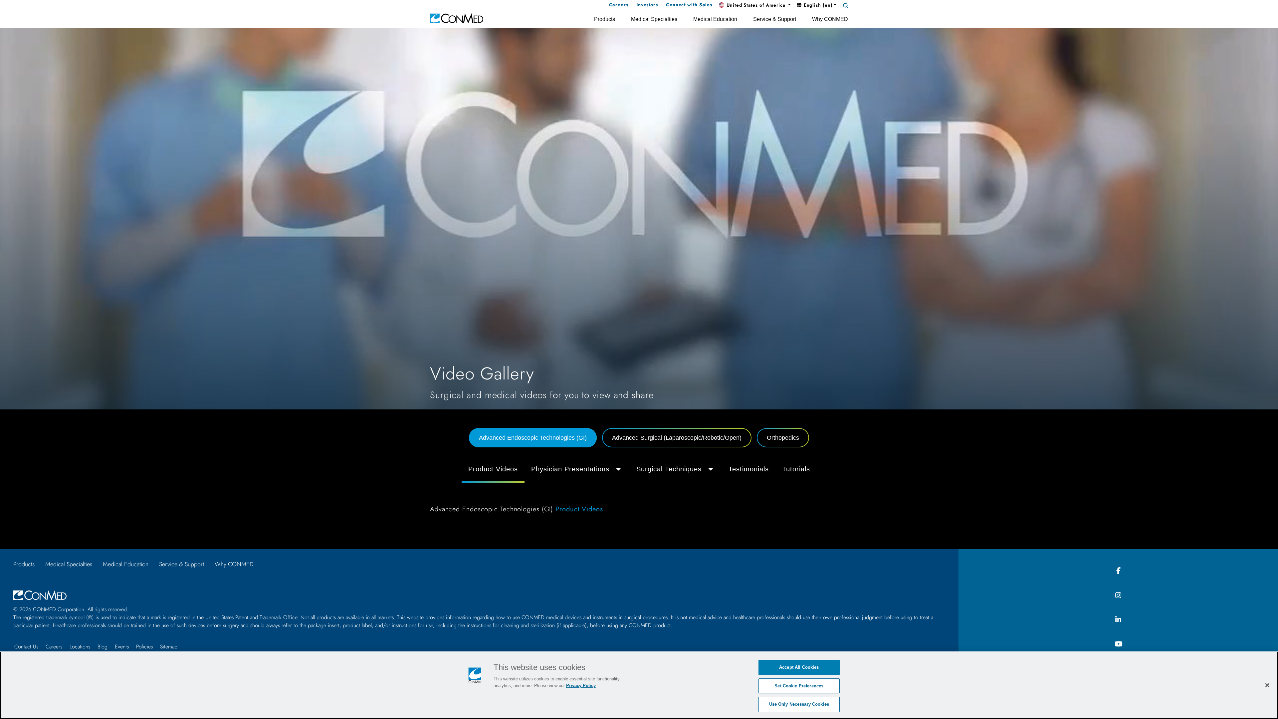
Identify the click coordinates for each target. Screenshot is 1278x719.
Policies (144, 646)
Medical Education (125, 564)
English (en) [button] (817, 5)
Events (122, 646)
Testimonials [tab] (749, 469)
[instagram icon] (1118, 596)
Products (24, 564)
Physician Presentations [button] (570, 469)
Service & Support (181, 564)
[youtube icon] (1118, 644)
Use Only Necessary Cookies (799, 704)
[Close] (1267, 685)
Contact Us (26, 646)
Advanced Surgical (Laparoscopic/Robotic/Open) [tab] (677, 437)
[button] (755, 5)
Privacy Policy (581, 685)
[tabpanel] (639, 489)
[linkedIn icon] (1118, 620)
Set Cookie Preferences (798, 685)
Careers (54, 646)
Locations (80, 646)
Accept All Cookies (799, 667)
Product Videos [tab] (493, 469)
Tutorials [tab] (796, 469)
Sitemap (168, 646)
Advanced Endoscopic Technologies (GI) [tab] (533, 437)
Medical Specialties (68, 564)
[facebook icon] (1118, 571)
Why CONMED (234, 564)
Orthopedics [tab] (783, 437)
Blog (102, 646)
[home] (456, 18)
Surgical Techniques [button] (669, 469)
